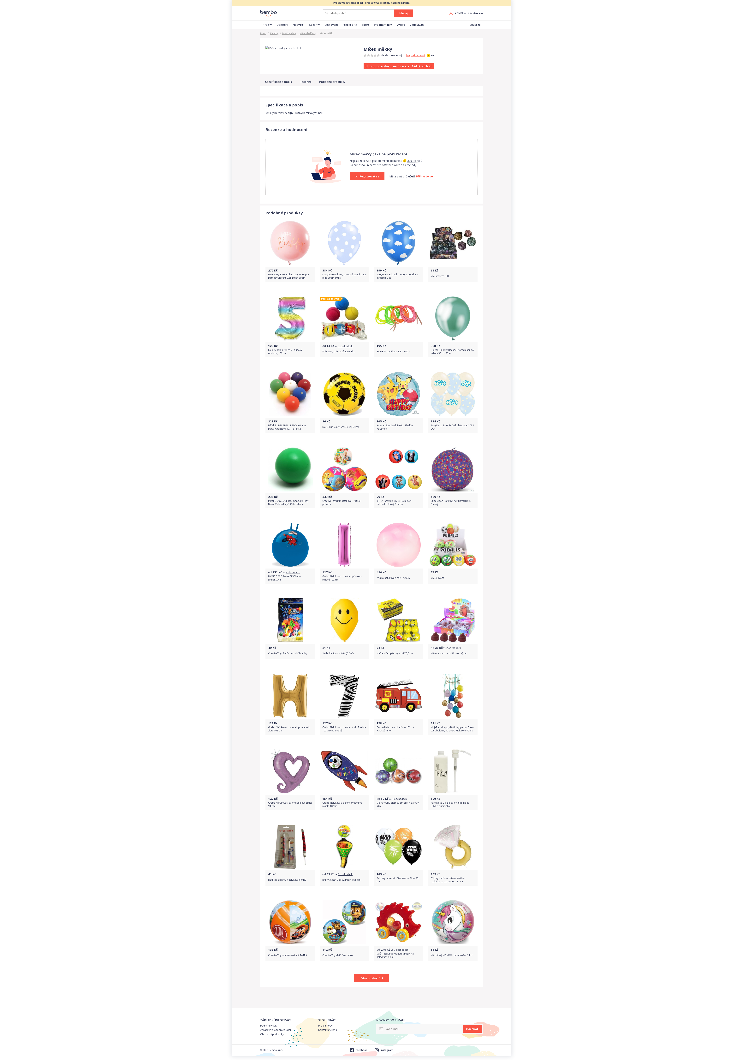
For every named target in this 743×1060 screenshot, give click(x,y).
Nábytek (298, 25)
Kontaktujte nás (327, 1030)
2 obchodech (453, 648)
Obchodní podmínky (272, 1034)
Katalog (274, 33)
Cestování (331, 25)
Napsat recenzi (415, 55)
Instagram (386, 1050)
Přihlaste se (424, 176)
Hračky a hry (289, 33)
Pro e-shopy (325, 1025)
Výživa (401, 25)
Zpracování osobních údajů (276, 1030)
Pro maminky (383, 25)
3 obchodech (293, 572)
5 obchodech (345, 346)
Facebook (361, 1050)
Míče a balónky (308, 33)
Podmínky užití (268, 1025)
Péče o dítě (349, 25)
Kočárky (314, 25)
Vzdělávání (417, 25)
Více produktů (370, 978)
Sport (365, 25)
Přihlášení (461, 13)
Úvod (263, 33)
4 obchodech (399, 799)
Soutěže (475, 25)
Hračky (267, 25)
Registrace (476, 13)
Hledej (403, 13)
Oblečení (282, 25)
